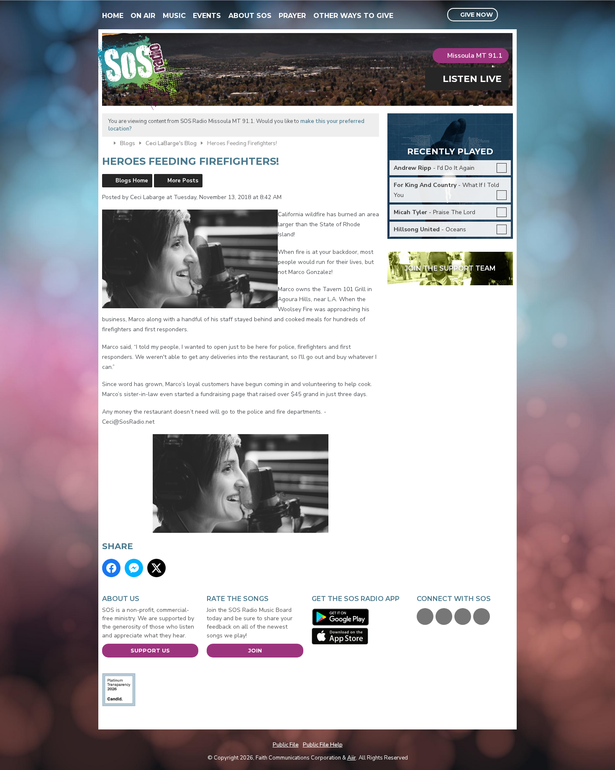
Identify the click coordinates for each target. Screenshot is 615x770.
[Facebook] (425, 616)
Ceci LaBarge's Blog (171, 143)
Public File (286, 745)
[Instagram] (481, 616)
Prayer (292, 16)
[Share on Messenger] (134, 568)
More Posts (182, 180)
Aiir (351, 758)
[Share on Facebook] (111, 568)
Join (255, 650)
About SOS (250, 16)
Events (207, 16)
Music (174, 16)
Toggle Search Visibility (507, 15)
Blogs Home (131, 180)
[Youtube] (462, 616)
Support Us (150, 650)
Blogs (127, 143)
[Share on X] (156, 568)
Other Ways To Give (353, 16)
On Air (143, 16)
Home (112, 16)
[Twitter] (444, 616)
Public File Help (323, 745)
